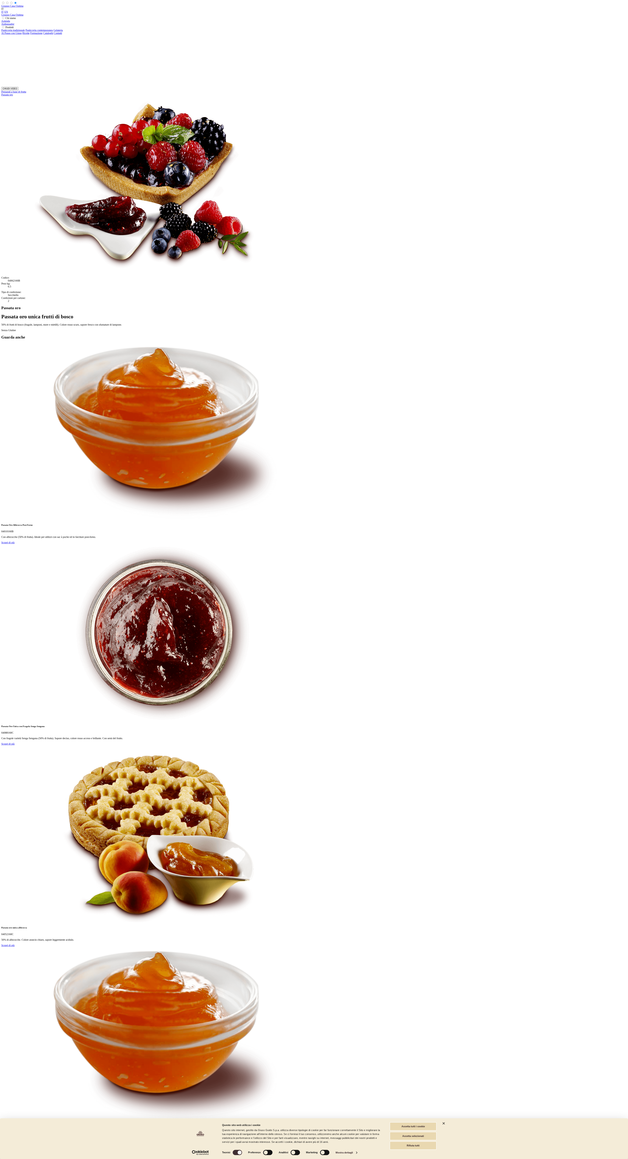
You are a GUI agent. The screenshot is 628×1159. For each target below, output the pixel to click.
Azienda (5, 21)
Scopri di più (8, 542)
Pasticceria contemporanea (39, 30)
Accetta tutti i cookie (413, 1126)
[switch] (267, 1152)
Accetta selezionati (413, 1136)
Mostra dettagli (344, 1152)
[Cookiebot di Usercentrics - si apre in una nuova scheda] (200, 1152)
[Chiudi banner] (444, 1123)
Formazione (36, 33)
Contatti (58, 33)
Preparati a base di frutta (13, 91)
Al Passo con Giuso (11, 33)
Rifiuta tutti (413, 1145)
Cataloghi (48, 33)
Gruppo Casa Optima (12, 6)
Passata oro (7, 94)
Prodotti (9, 27)
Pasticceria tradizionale (13, 30)
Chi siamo (10, 18)
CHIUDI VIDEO (10, 88)
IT (2, 11)
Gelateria (58, 30)
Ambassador (7, 24)
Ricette (26, 33)
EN (6, 11)
